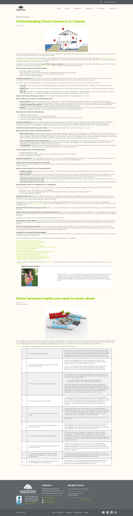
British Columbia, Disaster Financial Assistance (30, 242)
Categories (88, 8)
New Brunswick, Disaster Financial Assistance (30, 245)
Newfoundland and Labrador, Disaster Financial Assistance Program (36, 247)
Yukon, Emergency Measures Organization (29, 259)
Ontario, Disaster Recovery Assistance (28, 254)
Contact (86, 512)
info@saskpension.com (51, 502)
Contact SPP (113, 8)
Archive (67, 8)
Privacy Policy (77, 512)
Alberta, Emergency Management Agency (29, 241)
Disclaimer (69, 512)
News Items (77, 8)
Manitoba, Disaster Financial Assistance (28, 244)
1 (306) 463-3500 (49, 500)
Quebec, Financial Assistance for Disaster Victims (31, 256)
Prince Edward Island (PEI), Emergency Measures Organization (35, 251)
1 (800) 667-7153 (109, 2)
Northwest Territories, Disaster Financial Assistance (32, 253)
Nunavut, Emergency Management (26, 248)
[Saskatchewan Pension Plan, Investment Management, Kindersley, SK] (19, 500)
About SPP (60, 512)
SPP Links (101, 8)
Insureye (18, 346)
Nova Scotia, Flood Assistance (25, 250)
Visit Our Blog (86, 500)
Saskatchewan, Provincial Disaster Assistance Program (32, 257)
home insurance (47, 65)
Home (58, 8)
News (53, 512)
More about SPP (30, 503)
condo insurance (37, 203)
